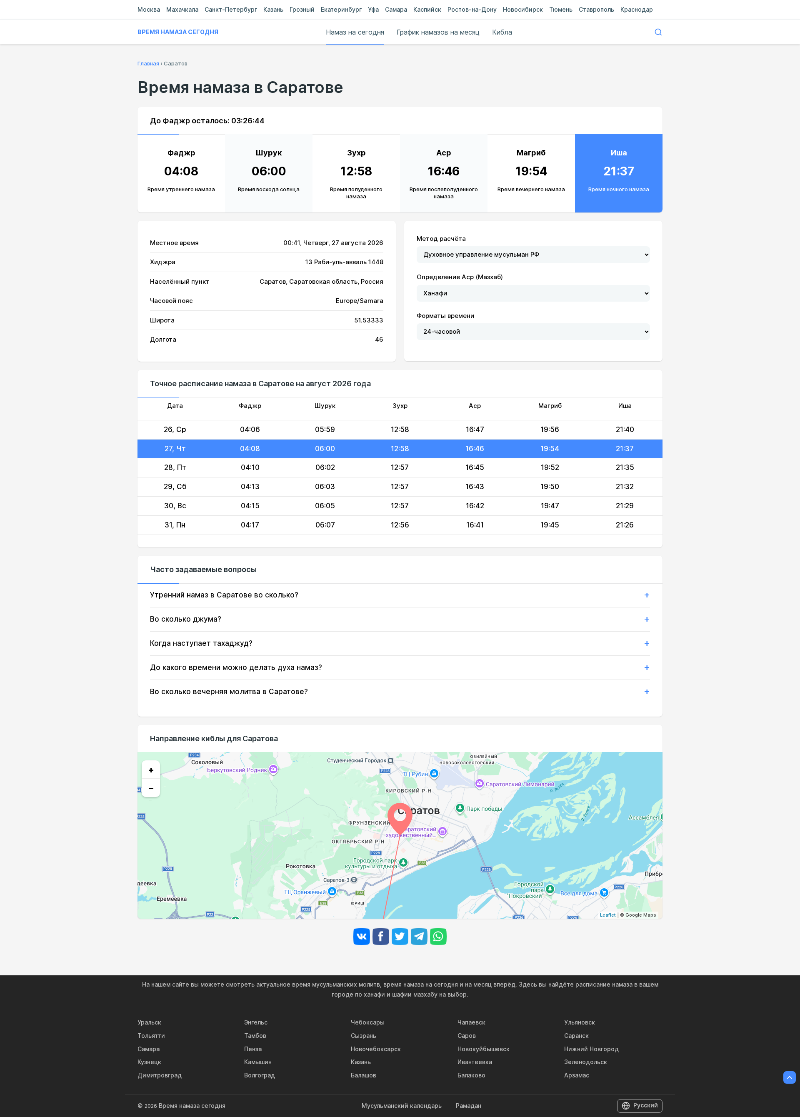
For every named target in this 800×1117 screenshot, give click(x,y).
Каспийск (427, 9)
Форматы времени (445, 316)
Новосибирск (523, 9)
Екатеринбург (341, 9)
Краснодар (636, 9)
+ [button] (151, 769)
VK (361, 936)
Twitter (400, 936)
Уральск (149, 1022)
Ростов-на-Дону (472, 9)
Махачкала (182, 9)
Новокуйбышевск (484, 1048)
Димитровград (160, 1075)
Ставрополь (596, 9)
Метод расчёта (441, 238)
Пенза (253, 1048)
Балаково (471, 1075)
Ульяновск (579, 1022)
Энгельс (256, 1022)
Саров (467, 1035)
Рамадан (468, 1105)
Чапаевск (471, 1022)
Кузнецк (149, 1061)
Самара (396, 9)
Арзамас (576, 1075)
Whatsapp (438, 936)
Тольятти (151, 1035)
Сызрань (363, 1035)
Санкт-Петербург (231, 9)
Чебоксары (368, 1022)
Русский (645, 1105)
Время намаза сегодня (178, 31)
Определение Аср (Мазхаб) (460, 277)
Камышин (258, 1061)
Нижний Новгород (591, 1048)
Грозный (302, 9)
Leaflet (608, 915)
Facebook (380, 936)
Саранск (576, 1035)
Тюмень (560, 9)
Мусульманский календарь (402, 1105)
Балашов (363, 1075)
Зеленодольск (585, 1061)
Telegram (419, 936)
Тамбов (255, 1035)
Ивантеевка (475, 1061)
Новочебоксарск (376, 1048)
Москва (149, 9)
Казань (273, 9)
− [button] (151, 787)
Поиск (658, 32)
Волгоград (259, 1075)
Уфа (373, 9)
